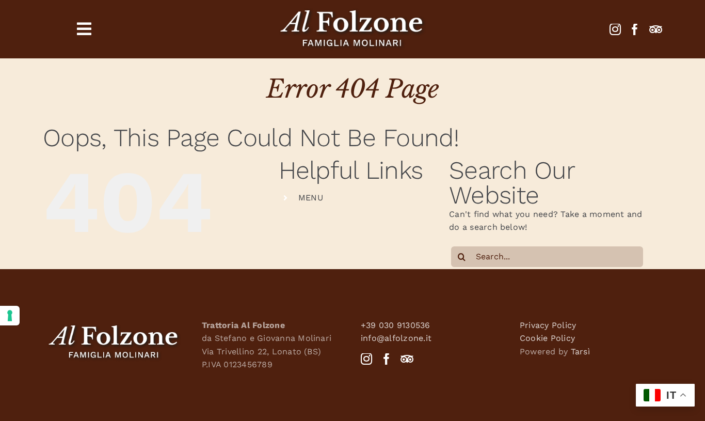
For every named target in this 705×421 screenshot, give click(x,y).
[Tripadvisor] (655, 29)
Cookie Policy (547, 338)
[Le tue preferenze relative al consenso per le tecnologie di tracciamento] (10, 315)
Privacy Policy (548, 325)
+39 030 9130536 (395, 325)
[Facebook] (634, 29)
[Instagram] (615, 29)
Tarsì (580, 351)
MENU (310, 197)
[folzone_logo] (352, 9)
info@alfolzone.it (396, 338)
